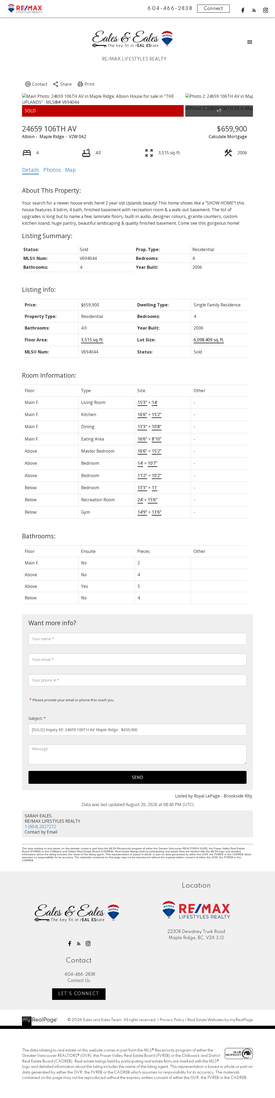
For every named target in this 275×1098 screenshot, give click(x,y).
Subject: (35, 718)
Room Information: (49, 375)
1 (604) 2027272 (40, 826)
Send (137, 777)
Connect (213, 8)
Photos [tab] (52, 169)
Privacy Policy (172, 1020)
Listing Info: (39, 289)
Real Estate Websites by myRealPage (220, 1020)
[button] (242, 10)
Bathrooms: (39, 536)
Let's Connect (78, 994)
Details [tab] (30, 169)
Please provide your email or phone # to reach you (73, 700)
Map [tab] (70, 169)
